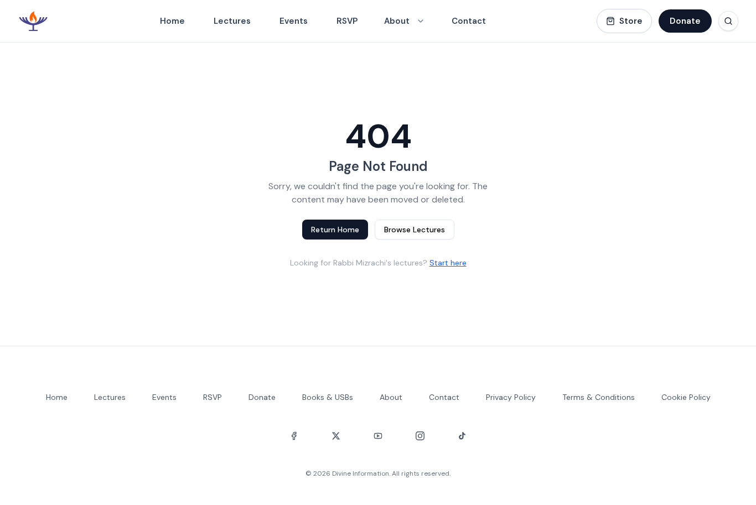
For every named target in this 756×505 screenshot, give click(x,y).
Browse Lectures (414, 230)
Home (172, 21)
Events (293, 21)
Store (631, 21)
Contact (469, 21)
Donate (685, 21)
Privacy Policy (511, 397)
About (391, 397)
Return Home (335, 230)
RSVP (347, 21)
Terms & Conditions (598, 397)
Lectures (232, 21)
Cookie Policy (686, 397)
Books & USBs (327, 397)
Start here (448, 263)
